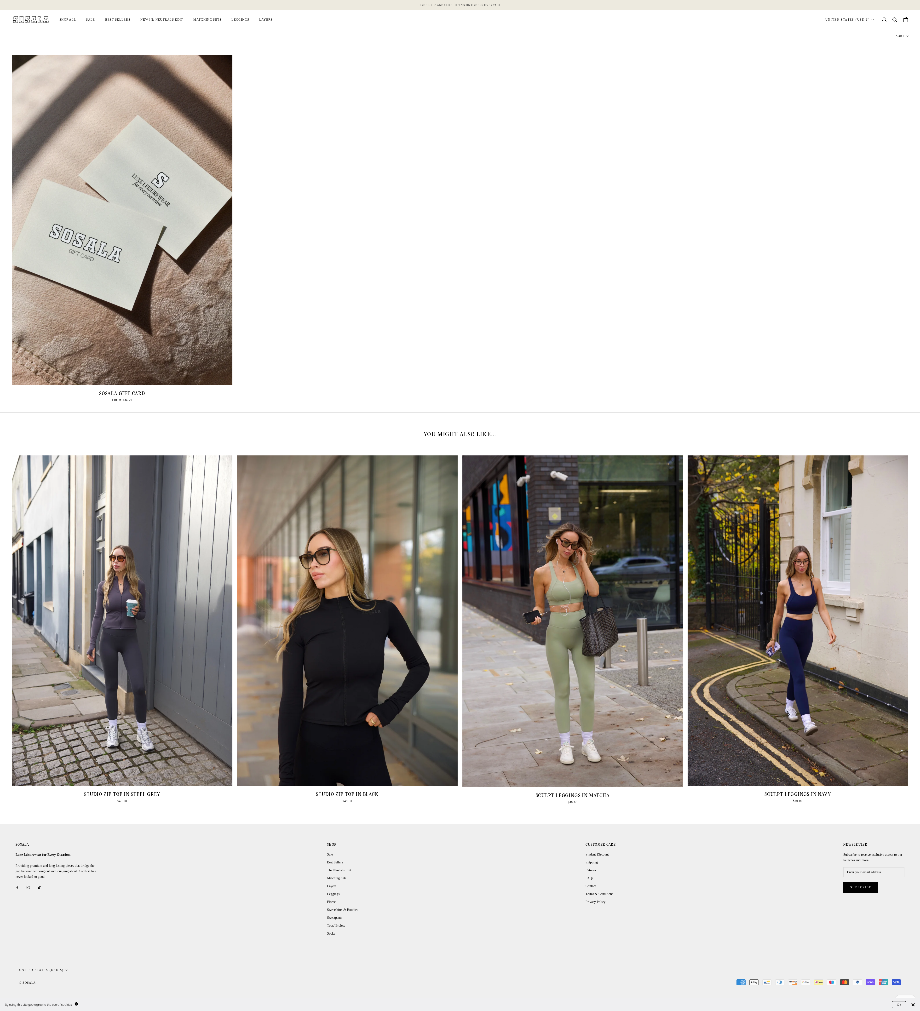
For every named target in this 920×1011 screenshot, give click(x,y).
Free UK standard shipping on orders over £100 (460, 5)
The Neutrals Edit (339, 870)
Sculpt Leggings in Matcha (573, 795)
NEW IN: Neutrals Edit (161, 19)
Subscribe (860, 887)
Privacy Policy (595, 902)
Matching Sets (207, 19)
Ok (899, 1004)
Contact (591, 886)
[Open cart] (905, 19)
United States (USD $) (847, 19)
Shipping (592, 862)
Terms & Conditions (599, 894)
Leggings (240, 19)
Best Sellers (118, 19)
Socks (331, 933)
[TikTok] (39, 887)
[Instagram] (28, 887)
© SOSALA (27, 982)
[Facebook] (17, 887)
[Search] (894, 19)
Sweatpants (334, 917)
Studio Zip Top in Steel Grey (122, 794)
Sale (90, 19)
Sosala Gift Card (122, 393)
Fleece (331, 902)
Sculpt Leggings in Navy (798, 794)
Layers (266, 19)
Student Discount (597, 854)
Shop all (67, 19)
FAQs (589, 878)
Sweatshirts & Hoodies (342, 910)
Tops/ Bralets (336, 925)
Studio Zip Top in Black (347, 794)
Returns (591, 870)
